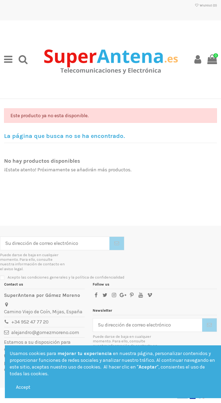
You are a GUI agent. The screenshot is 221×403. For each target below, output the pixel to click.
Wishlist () (208, 5)
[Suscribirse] (116, 243)
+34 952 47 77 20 (30, 322)
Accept (23, 387)
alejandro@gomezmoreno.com (45, 332)
